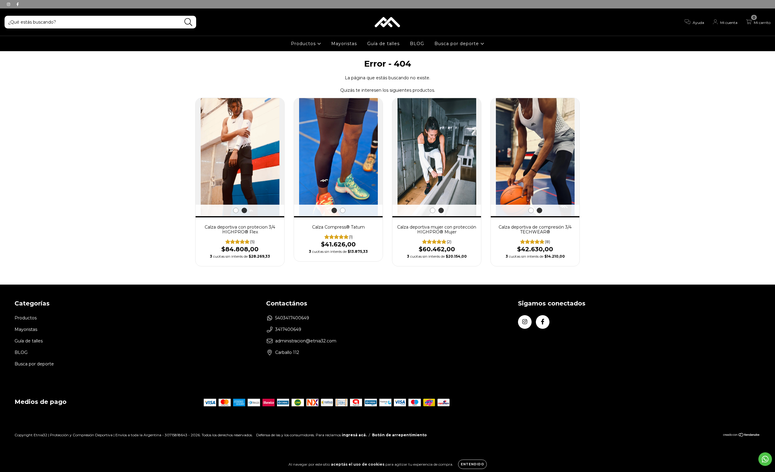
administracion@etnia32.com (305, 341)
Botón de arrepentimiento (399, 435)
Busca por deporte (457, 43)
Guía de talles (383, 43)
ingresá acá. (354, 435)
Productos (304, 43)
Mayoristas (344, 43)
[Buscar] (188, 22)
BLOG (417, 43)
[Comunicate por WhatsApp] (765, 459)
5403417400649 (292, 318)
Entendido (472, 464)
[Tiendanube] (741, 435)
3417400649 (288, 329)
